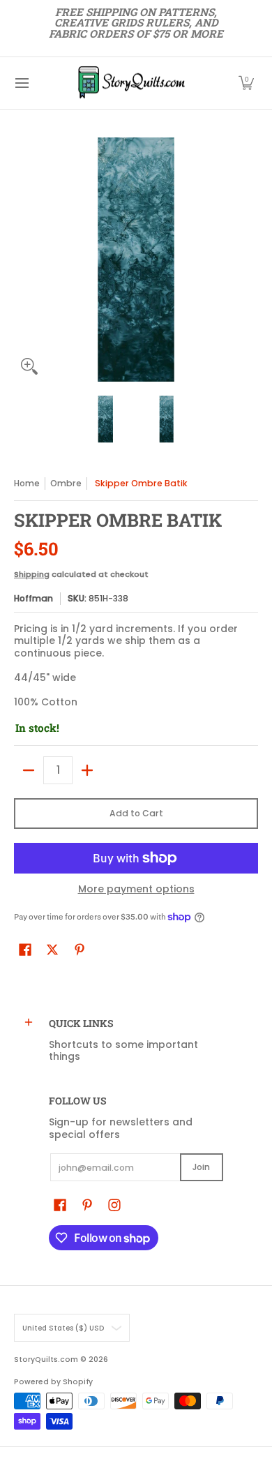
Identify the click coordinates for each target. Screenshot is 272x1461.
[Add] (87, 770)
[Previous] (23, 259)
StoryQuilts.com (46, 1359)
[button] (246, 83)
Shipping (32, 574)
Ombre (66, 483)
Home (27, 483)
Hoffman (33, 598)
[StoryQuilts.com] (131, 83)
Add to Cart (136, 813)
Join (201, 1167)
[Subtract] (28, 770)
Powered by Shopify (53, 1382)
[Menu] (21, 83)
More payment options (136, 889)
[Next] (248, 259)
